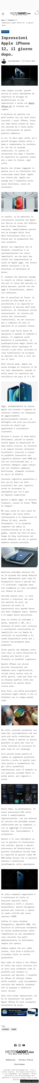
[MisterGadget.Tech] (20, 13)
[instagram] (19, 1045)
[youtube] (23, 1045)
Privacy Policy (26, 1060)
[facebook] (15, 1045)
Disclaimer (19, 1064)
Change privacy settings (29, 1081)
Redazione (10, 1060)
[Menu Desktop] (3, 13)
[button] (36, 13)
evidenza (5, 1029)
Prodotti (5, 32)
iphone (13, 1029)
